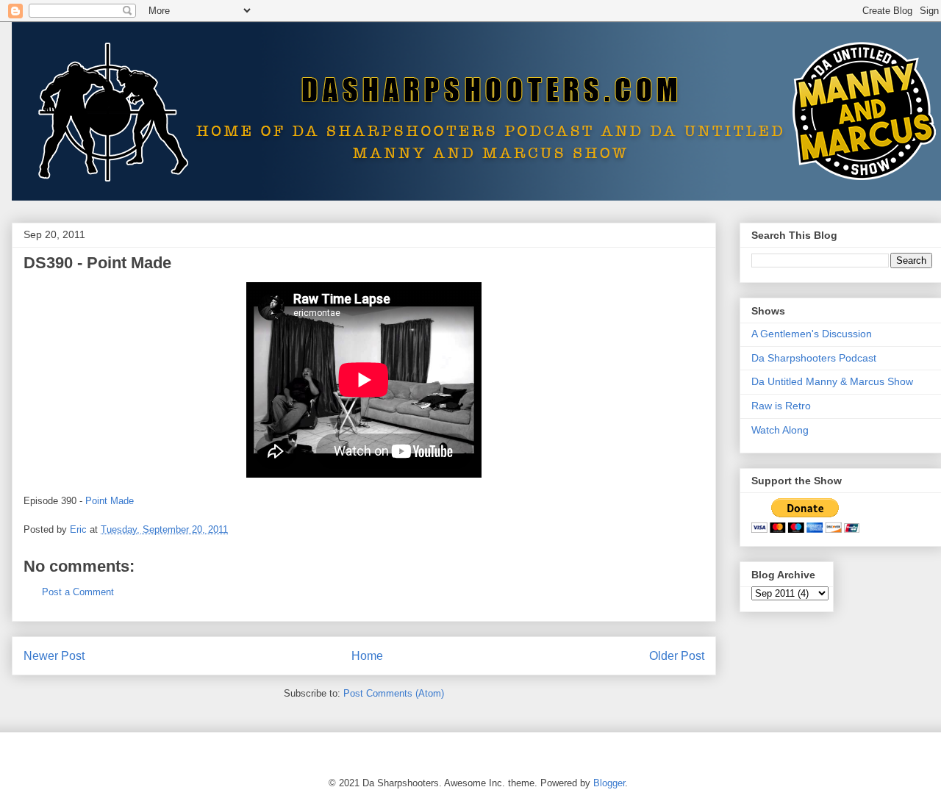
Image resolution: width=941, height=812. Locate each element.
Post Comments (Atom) (393, 693)
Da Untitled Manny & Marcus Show (832, 381)
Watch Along (780, 430)
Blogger (609, 782)
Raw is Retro (781, 406)
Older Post (676, 656)
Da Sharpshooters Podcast (813, 358)
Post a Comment (78, 591)
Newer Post (54, 656)
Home (367, 656)
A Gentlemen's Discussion (811, 333)
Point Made (109, 500)
